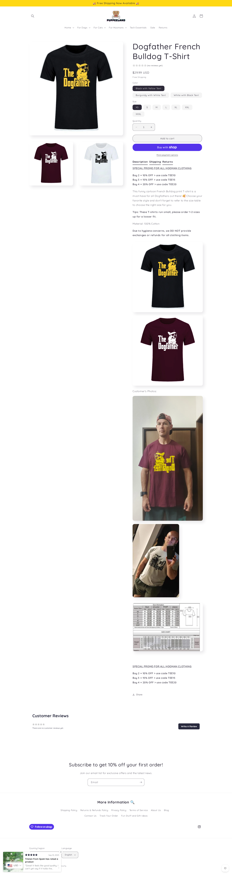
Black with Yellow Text (148, 88)
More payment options (167, 155)
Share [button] (139, 694)
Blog (166, 810)
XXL (187, 107)
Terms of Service (138, 810)
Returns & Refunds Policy (94, 810)
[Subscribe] (140, 782)
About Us (156, 810)
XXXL (138, 114)
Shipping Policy (69, 810)
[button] (32, 16)
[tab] (141, 161)
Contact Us (90, 815)
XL (176, 107)
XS (137, 107)
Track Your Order (109, 815)
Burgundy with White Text (151, 95)
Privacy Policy (118, 810)
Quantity (137, 121)
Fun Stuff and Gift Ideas (134, 815)
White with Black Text (186, 95)
